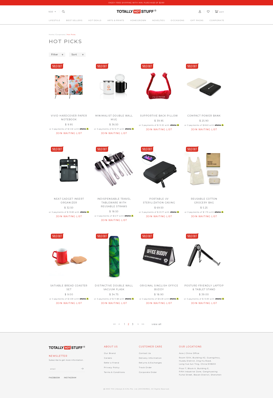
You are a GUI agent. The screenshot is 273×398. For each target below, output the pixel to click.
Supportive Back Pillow (159, 115)
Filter (54, 54)
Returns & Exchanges (150, 362)
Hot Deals (94, 20)
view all (156, 324)
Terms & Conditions (114, 372)
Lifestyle (54, 20)
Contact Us (145, 353)
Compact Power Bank (204, 115)
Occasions (177, 20)
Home (51, 35)
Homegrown (138, 20)
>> (143, 324)
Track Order (145, 367)
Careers (108, 358)
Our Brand (110, 353)
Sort (74, 54)
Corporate (60, 35)
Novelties (158, 20)
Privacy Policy (112, 367)
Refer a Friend (111, 362)
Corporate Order (148, 372)
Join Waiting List (69, 133)
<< (114, 324)
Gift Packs (196, 20)
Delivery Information (150, 358)
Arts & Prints (115, 20)
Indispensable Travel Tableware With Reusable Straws (114, 202)
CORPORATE (216, 20)
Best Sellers (74, 20)
